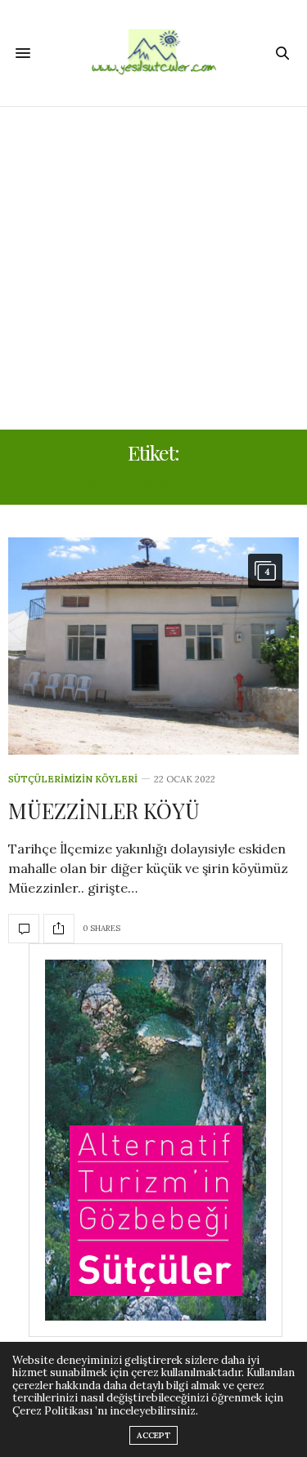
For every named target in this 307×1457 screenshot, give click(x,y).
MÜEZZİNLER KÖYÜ (104, 810)
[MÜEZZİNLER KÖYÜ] (153, 646)
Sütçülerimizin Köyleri (73, 779)
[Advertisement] (153, 268)
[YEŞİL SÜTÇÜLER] (153, 53)
